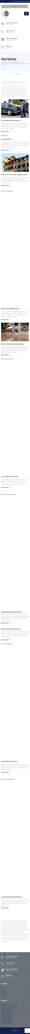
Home (2, 987)
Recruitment (4, 993)
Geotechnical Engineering (11, 612)
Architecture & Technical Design (9, 1005)
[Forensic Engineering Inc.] (5, 15)
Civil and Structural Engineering (14, 174)
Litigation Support (5, 1018)
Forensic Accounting (6, 1014)
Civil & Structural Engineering (8, 1007)
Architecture (6, 139)
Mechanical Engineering (10, 629)
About (2, 990)
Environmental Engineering (12, 344)
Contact (3, 996)
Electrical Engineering (10, 309)
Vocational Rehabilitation (11, 897)
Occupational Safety (9, 761)
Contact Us (15, 6)
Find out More (5, 131)
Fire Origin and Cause (9, 476)
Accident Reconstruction (11, 120)
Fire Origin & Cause (6, 1012)
